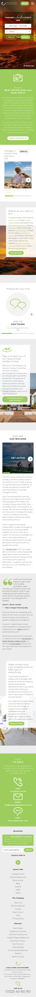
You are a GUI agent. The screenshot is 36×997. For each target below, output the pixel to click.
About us (18, 903)
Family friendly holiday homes (15, 191)
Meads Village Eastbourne (18, 938)
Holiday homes (18, 874)
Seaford (18, 953)
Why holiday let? (18, 906)
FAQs (18, 890)
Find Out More (16, 723)
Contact (18, 909)
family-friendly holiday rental (14, 641)
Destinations (16, 253)
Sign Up (29, 850)
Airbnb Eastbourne (18, 877)
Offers (18, 893)
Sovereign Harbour (18, 941)
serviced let (26, 639)
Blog (18, 883)
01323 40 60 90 (18, 991)
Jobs (18, 915)
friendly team (11, 549)
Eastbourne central (18, 931)
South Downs (18, 944)
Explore (18, 887)
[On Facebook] (18, 862)
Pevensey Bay (18, 947)
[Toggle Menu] (32, 3)
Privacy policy (18, 918)
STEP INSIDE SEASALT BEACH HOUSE (15, 399)
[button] (28, 180)
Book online (18, 880)
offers (19, 629)
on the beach (15, 644)
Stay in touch (18, 912)
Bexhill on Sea (18, 957)
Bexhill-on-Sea (21, 243)
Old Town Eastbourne (18, 934)
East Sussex (18, 928)
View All (11, 37)
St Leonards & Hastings (18, 950)
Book (24, 3)
